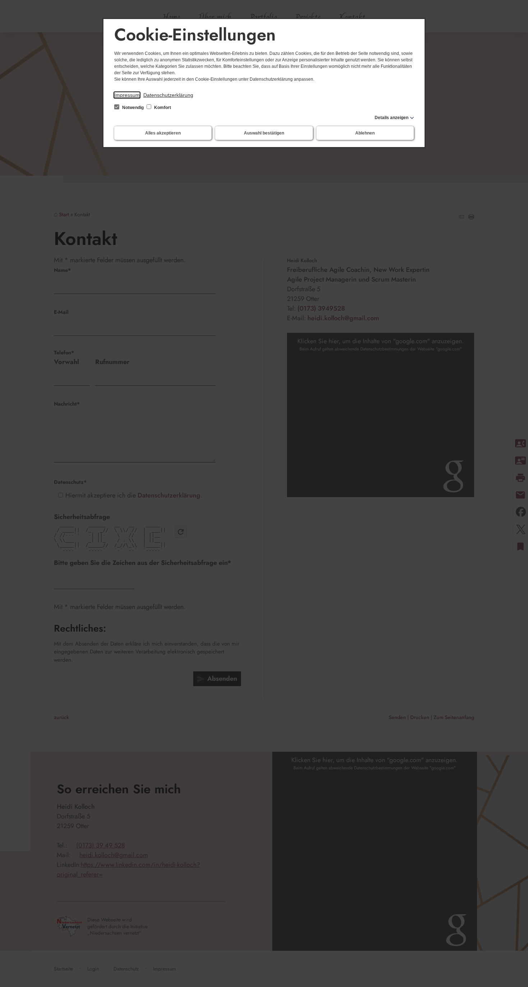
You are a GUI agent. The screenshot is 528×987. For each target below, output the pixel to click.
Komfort (162, 107)
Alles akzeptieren (163, 133)
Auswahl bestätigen (264, 133)
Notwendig (133, 107)
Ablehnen (365, 133)
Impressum (127, 95)
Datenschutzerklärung (168, 95)
